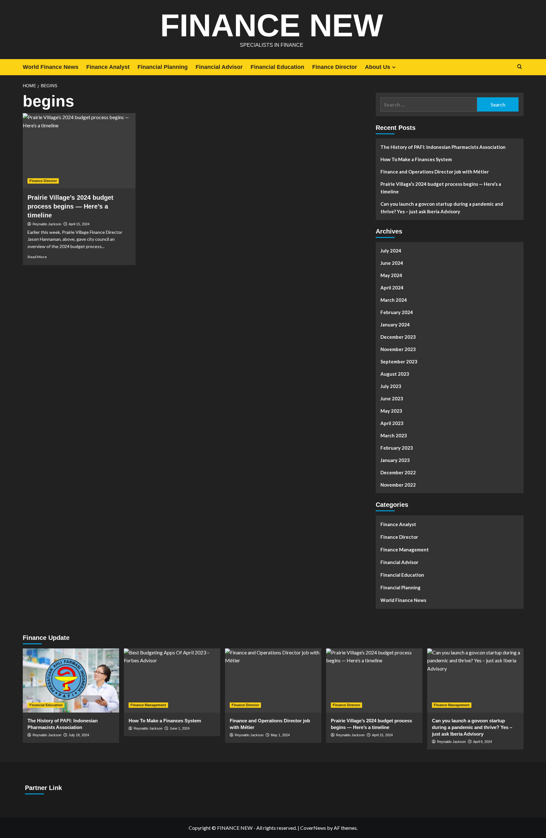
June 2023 (391, 398)
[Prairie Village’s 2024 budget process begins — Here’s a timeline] (79, 150)
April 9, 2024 (482, 742)
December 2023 (398, 337)
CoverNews (313, 828)
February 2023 (396, 448)
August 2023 (394, 374)
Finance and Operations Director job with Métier (434, 171)
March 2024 (393, 300)
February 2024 (396, 312)
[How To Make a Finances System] (172, 680)
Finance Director (334, 67)
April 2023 (391, 423)
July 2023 (390, 386)
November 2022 (398, 485)
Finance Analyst (108, 67)
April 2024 (391, 287)
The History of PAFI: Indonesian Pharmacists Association (443, 147)
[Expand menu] (393, 67)
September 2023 (398, 361)
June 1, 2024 (180, 728)
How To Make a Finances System (416, 159)
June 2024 (391, 263)
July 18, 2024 (79, 735)
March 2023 (393, 435)
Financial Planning (162, 67)
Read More (37, 256)
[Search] (520, 66)
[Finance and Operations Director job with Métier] (273, 680)
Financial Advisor (219, 67)
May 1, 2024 (280, 735)
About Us (377, 67)
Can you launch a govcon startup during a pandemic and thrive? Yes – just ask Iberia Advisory (441, 207)
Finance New (271, 25)
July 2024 (390, 250)
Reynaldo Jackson (47, 224)
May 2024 (391, 275)
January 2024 (395, 324)
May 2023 (391, 411)
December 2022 (398, 472)
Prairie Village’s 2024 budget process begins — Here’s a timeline (70, 206)
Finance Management (404, 549)
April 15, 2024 (79, 224)
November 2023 (398, 349)
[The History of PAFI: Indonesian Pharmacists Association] (71, 680)
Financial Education (277, 67)
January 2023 (395, 460)
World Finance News (50, 67)
